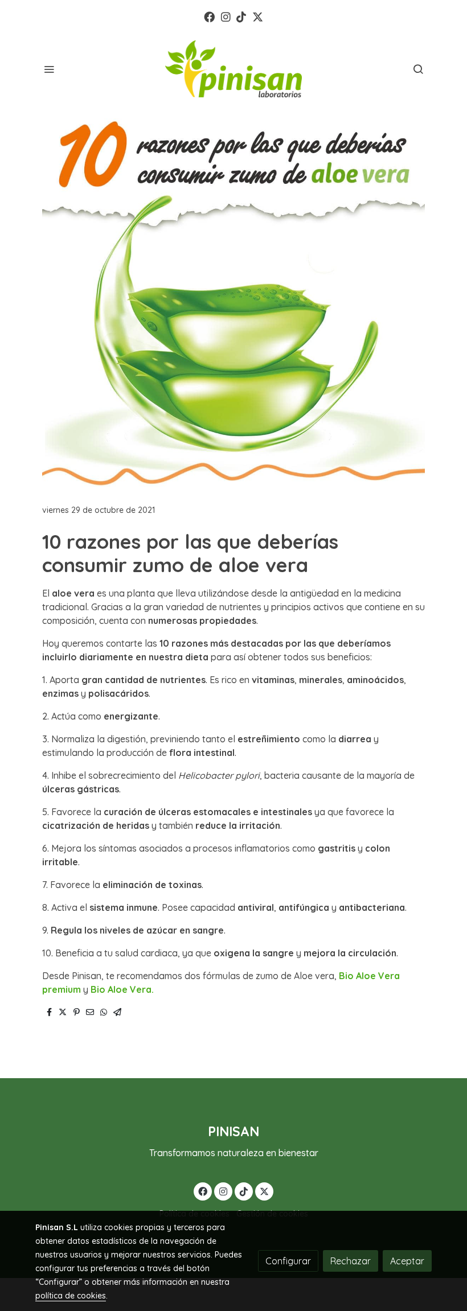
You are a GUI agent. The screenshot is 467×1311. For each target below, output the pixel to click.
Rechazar (350, 1261)
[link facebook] (209, 16)
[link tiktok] (241, 16)
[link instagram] (226, 16)
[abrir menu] (49, 69)
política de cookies (70, 1296)
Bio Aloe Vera (121, 989)
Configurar (288, 1261)
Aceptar (407, 1261)
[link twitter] (257, 16)
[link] (233, 68)
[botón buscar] (418, 69)
